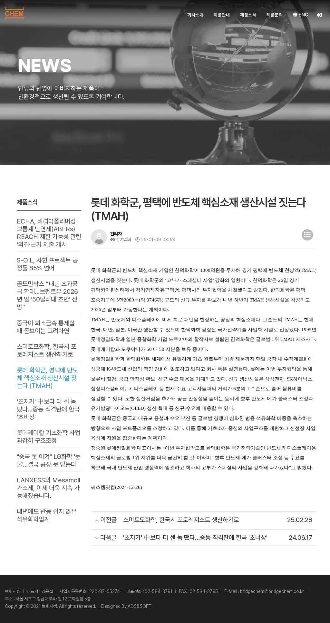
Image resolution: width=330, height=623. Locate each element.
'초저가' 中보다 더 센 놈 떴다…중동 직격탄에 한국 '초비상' (48, 409)
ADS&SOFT (139, 606)
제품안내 (222, 14)
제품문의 (275, 14)
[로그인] (319, 15)
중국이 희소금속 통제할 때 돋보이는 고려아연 (46, 327)
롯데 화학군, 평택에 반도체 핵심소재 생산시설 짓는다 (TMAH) (47, 378)
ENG (303, 14)
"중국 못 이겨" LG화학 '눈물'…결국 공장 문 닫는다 (49, 460)
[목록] (307, 235)
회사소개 (195, 14)
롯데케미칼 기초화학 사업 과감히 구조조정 (48, 436)
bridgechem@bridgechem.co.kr (272, 591)
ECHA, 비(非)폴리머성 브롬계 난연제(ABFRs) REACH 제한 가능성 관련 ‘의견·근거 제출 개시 (49, 232)
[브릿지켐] (14, 13)
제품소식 (248, 14)
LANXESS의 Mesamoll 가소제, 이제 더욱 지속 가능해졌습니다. (48, 487)
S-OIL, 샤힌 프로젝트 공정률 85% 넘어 (47, 264)
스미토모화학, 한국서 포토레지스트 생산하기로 (46, 350)
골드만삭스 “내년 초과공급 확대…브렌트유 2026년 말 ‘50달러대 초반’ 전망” (47, 295)
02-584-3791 (158, 591)
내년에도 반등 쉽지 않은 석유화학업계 (46, 515)
